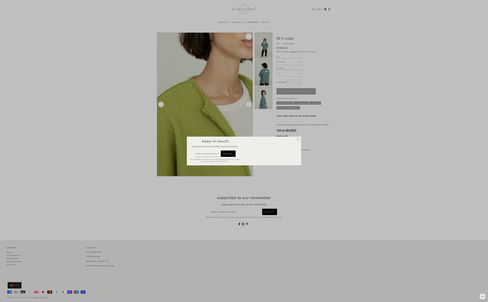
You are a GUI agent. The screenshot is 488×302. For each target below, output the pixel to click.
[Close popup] (298, 139)
